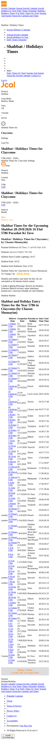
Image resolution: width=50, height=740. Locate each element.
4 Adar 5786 (11, 483)
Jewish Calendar (8, 8)
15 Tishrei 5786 (12, 351)
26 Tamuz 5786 (12, 619)
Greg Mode (6, 98)
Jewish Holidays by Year (17, 37)
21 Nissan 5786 (12, 533)
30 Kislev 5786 (12, 436)
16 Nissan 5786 (12, 520)
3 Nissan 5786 (12, 504)
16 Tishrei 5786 (12, 356)
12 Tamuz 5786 (12, 609)
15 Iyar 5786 (11, 562)
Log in (4, 80)
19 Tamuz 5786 (12, 614)
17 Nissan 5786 (12, 526)
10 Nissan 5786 (12, 510)
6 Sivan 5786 (11, 577)
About (9, 701)
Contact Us (36, 75)
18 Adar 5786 (11, 494)
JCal (17, 13)
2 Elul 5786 (10, 645)
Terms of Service (14, 706)
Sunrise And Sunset (35, 73)
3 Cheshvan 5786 (12, 386)
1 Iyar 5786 (10, 549)
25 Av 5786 (10, 640)
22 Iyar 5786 (11, 567)
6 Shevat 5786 (12, 462)
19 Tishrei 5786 (12, 362)
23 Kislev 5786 (12, 431)
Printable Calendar (15, 696)
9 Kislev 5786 (12, 421)
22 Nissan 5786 (12, 538)
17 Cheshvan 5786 (12, 401)
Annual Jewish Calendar (27, 8)
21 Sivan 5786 (12, 593)
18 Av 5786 (10, 635)
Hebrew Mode (7, 101)
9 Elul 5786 (10, 650)
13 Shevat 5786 (12, 468)
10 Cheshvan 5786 (12, 394)
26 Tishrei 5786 (12, 379)
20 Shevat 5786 (12, 473)
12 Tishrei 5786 (12, 346)
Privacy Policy (13, 711)
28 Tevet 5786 (12, 457)
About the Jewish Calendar (18, 75)
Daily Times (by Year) (29, 13)
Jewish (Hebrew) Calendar (18, 30)
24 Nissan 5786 (12, 543)
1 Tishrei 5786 (12, 325)
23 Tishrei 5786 (12, 374)
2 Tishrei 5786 (12, 330)
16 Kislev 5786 (12, 426)
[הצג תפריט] (4, 4)
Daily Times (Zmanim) (27, 11)
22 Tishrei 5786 (12, 369)
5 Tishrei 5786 (12, 335)
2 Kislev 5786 (12, 415)
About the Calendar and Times (25, 16)
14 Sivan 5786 (12, 588)
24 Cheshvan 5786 (12, 409)
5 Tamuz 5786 (12, 603)
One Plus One (26, 726)
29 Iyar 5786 (11, 572)
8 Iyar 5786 (10, 555)
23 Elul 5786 (11, 661)
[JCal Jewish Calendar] (13, 22)
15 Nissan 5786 (12, 515)
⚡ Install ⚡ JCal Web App (8, 736)
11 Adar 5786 (11, 489)
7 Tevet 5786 (11, 442)
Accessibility (12, 721)
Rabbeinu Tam (6, 218)
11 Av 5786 (10, 630)
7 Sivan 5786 (11, 582)
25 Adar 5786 (11, 499)
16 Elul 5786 (11, 656)
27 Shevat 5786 (12, 478)
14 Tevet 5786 (12, 447)
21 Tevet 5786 (12, 452)
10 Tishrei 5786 (12, 340)
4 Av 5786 (10, 624)
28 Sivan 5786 (12, 598)
